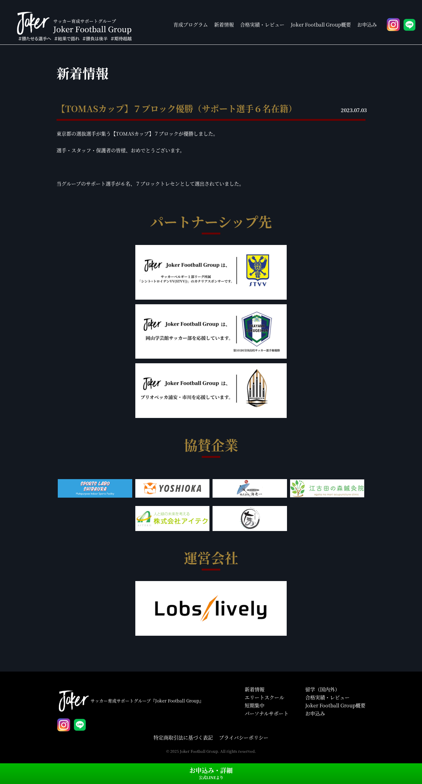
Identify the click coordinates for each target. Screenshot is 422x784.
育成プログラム (190, 24)
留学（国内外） (322, 689)
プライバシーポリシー (243, 737)
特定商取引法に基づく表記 (183, 737)
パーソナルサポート (267, 713)
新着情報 (224, 24)
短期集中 (254, 705)
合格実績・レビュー (262, 24)
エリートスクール (264, 697)
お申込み (367, 24)
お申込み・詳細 (211, 773)
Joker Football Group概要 (321, 24)
